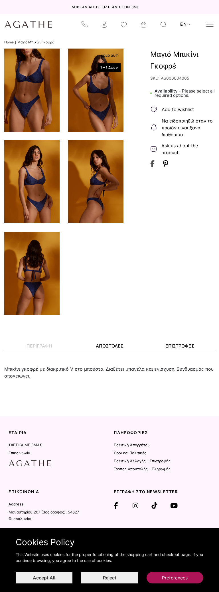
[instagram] (135, 505)
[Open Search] (163, 24)
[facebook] (116, 505)
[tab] (39, 346)
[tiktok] (154, 505)
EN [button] (183, 24)
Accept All (44, 578)
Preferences (175, 578)
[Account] (104, 24)
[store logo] (28, 24)
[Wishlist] (124, 24)
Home (9, 42)
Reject (109, 578)
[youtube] (174, 505)
